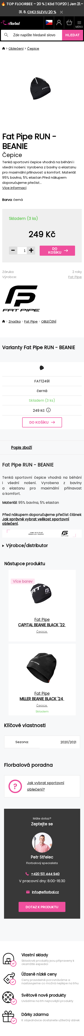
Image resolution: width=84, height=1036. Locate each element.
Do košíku (54, 250)
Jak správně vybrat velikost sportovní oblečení (35, 521)
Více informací (14, 187)
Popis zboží (21, 447)
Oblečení (16, 48)
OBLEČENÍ (48, 321)
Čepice (33, 48)
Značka (15, 321)
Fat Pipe (75, 277)
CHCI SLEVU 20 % (41, 12)
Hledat (72, 35)
